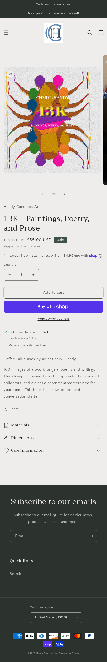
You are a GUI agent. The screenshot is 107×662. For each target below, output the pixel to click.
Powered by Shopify (69, 653)
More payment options (54, 318)
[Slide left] (42, 194)
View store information (27, 345)
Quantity (10, 264)
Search (15, 574)
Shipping (9, 246)
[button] (6, 32)
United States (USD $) (51, 617)
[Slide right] (64, 194)
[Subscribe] (91, 536)
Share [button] (14, 409)
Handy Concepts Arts (47, 653)
